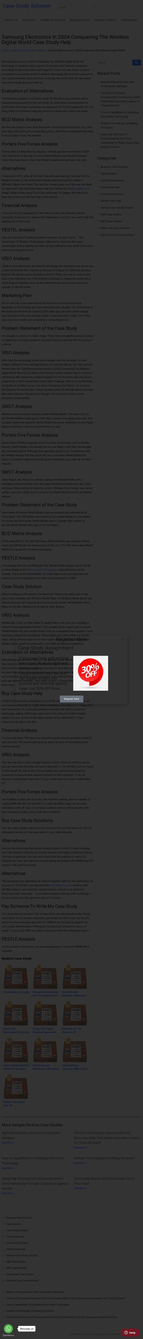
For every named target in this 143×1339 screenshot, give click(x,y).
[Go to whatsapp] (8, 1328)
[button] (122, 639)
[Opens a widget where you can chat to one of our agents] (130, 1333)
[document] (71, 669)
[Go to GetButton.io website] (8, 1335)
